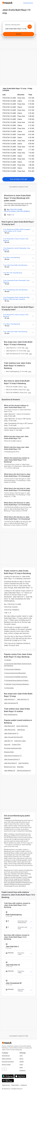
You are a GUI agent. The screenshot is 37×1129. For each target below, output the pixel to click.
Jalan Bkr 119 (8, 741)
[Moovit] (7, 3)
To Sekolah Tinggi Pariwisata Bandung (16, 684)
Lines (21, 1055)
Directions (22, 1070)
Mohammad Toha (9, 767)
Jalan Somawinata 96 (11, 703)
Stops (21, 1064)
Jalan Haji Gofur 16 (23, 699)
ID (4, 1069)
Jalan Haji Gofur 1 (9, 699)
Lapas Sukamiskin (22, 726)
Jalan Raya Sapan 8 (10, 763)
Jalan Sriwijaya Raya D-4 (12, 759)
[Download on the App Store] (20, 1076)
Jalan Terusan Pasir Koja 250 (13, 737)
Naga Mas (20, 767)
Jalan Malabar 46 (9, 770)
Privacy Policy (15, 1085)
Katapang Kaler (9, 752)
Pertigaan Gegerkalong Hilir (12, 748)
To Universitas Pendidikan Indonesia (15, 677)
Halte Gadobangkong (10, 714)
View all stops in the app (18, 179)
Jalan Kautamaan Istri (24, 770)
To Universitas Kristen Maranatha (15, 673)
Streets (22, 1061)
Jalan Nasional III (9, 726)
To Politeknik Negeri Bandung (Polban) (16, 680)
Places (21, 1058)
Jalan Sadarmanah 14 (11, 733)
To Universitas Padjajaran (12, 669)
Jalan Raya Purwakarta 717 (13, 755)
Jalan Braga (21, 729)
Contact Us (24, 1085)
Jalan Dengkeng (23, 763)
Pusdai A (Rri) (16, 744)
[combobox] (18, 25)
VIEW (26, 348)
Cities (21, 1067)
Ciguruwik (7, 744)
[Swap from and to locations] (29, 27)
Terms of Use (6, 1085)
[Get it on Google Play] (7, 1076)
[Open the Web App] (7, 1080)
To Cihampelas (9, 688)
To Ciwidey (7, 660)
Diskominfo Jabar (20, 741)
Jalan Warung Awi (9, 729)
